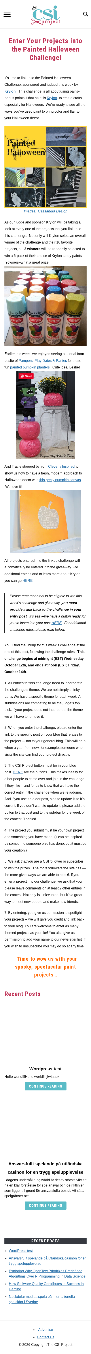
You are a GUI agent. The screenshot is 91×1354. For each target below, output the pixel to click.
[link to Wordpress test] (45, 1031)
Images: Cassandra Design (45, 211)
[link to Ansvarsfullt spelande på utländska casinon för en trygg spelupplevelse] (45, 1126)
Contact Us (45, 1337)
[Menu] (7, 15)
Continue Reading (45, 1086)
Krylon (10, 91)
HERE (28, 580)
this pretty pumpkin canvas (60, 480)
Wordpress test (45, 1068)
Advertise (45, 1330)
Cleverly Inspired (61, 466)
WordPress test (21, 1251)
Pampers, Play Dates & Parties (43, 361)
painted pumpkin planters (30, 367)
